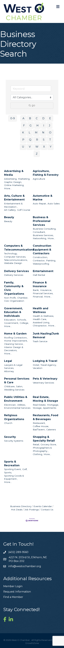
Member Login (12, 586)
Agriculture (39, 178)
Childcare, (9, 386)
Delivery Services (16, 271)
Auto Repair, (40, 203)
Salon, (19, 386)
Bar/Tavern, (39, 429)
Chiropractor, (40, 325)
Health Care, (40, 319)
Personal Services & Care (16, 380)
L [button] (29, 132)
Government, (11, 323)
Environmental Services (17, 408)
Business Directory (20, 506)
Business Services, (43, 235)
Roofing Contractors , (16, 337)
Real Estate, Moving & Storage (45, 399)
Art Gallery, (10, 210)
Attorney (9, 371)
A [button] (23, 118)
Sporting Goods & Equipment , (14, 477)
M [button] (36, 132)
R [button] (37, 139)
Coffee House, (41, 426)
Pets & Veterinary (45, 378)
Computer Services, (15, 256)
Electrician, (10, 404)
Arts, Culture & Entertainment (14, 197)
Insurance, (46, 290)
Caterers (51, 429)
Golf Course (23, 210)
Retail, (36, 444)
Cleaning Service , (14, 344)
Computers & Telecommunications (19, 247)
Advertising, (10, 178)
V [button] (30, 146)
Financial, (38, 296)
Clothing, (38, 454)
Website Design (13, 263)
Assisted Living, (41, 322)
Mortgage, (53, 404)
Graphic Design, (13, 182)
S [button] (43, 139)
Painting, (51, 260)
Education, (10, 319)
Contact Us (47, 509)
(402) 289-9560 (18, 552)
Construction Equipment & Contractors (42, 249)
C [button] (37, 118)
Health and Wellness (40, 310)
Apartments (49, 408)
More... (8, 188)
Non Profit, (10, 297)
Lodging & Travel (45, 360)
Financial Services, (43, 293)
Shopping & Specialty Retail (44, 438)
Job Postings (31, 509)
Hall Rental (39, 275)
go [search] (33, 105)
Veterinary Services (43, 382)
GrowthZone (32, 643)
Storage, (37, 408)
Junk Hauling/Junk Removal (46, 335)
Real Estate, (39, 404)
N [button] (43, 132)
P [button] (23, 139)
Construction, (40, 257)
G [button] (31, 125)
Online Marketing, (14, 185)
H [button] (37, 125)
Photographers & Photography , (42, 449)
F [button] (24, 125)
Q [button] (30, 139)
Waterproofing (41, 263)
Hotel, (36, 365)
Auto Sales (54, 203)
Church (8, 423)
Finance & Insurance (40, 284)
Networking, (40, 238)
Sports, (8, 472)
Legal (8, 360)
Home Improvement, (16, 340)
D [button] (43, 118)
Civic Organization (14, 301)
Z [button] (37, 153)
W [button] (36, 146)
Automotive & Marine (42, 197)
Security (10, 436)
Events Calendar (42, 506)
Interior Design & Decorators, (13, 349)
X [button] (44, 146)
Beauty (9, 217)
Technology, (10, 253)
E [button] (50, 118)
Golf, (24, 469)
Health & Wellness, (43, 316)
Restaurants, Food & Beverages (45, 417)
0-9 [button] (12, 118)
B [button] (30, 118)
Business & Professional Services (41, 221)
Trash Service (40, 341)
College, (24, 323)
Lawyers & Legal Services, (13, 366)
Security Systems (13, 440)
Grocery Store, (49, 444)
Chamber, (22, 297)
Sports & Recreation (12, 463)
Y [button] (50, 146)
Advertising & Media (13, 173)
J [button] (49, 125)
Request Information (17, 591)
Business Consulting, (44, 228)
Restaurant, (39, 423)
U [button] (23, 146)
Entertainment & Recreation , (13, 205)
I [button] (43, 125)
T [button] (50, 139)
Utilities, (21, 404)
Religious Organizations (14, 417)
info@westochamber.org (24, 566)
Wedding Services (14, 389)
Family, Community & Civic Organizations (14, 288)
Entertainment (43, 271)
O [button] (50, 132)
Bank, (36, 290)
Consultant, (39, 232)
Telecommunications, (16, 260)
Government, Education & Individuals (13, 312)
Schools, (21, 319)
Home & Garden (15, 333)
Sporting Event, (12, 469)
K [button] (23, 132)
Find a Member (13, 597)
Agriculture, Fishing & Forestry (46, 173)
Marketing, (24, 178)
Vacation (37, 368)
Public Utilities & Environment (15, 399)
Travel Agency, (48, 365)
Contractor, (39, 260)
